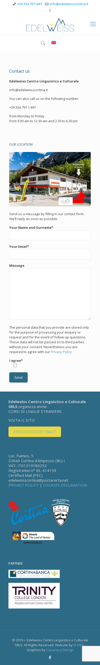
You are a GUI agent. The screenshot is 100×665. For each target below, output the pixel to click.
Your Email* (19, 246)
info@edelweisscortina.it (69, 4)
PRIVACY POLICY (23, 485)
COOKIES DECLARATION (65, 485)
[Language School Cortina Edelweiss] (50, 25)
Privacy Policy (61, 351)
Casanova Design (60, 650)
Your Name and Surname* (31, 227)
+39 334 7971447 (29, 4)
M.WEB (78, 645)
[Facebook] (50, 10)
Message (16, 265)
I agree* (16, 360)
